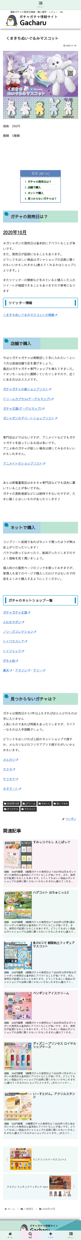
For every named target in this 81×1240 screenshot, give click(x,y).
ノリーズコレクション (18, 631)
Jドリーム (30, 803)
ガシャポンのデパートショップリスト (28, 418)
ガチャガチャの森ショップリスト (25, 389)
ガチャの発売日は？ (39, 181)
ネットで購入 (36, 193)
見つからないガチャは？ (42, 198)
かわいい (45, 803)
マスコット (30, 808)
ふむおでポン (12, 622)
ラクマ (7, 769)
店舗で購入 (34, 187)
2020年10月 (12, 803)
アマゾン (21, 670)
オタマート (10, 789)
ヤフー (37, 670)
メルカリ (9, 759)
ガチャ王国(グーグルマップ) (22, 408)
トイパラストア (13, 641)
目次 (34, 173)
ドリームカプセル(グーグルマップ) (26, 399)
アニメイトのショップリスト (22, 463)
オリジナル (12, 808)
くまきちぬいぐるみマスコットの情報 (28, 315)
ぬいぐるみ (62, 803)
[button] (73, 684)
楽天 (6, 670)
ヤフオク (9, 779)
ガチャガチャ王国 (15, 612)
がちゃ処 (9, 660)
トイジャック (12, 651)
